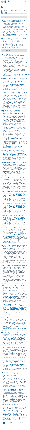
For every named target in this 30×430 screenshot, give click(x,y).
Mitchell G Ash (16, 322)
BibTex (17, 10)
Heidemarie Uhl (21, 389)
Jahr (6, 12)
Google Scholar (7, 35)
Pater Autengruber (20, 218)
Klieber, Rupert (5, 286)
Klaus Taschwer (16, 127)
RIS (26, 10)
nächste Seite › (13, 422)
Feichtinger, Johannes (7, 389)
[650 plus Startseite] (15, 2)
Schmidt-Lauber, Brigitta (18, 65)
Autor (2, 10)
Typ (2, 12)
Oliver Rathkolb (14, 138)
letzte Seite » (22, 422)
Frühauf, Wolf (5, 333)
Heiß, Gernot (4, 78)
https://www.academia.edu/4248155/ (14, 146)
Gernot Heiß (22, 381)
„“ (15, 28)
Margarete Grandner (16, 84)
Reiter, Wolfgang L (6, 110)
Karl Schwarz (16, 286)
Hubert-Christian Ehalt (9, 338)
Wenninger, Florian (6, 215)
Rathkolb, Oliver (5, 20)
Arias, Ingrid (4, 407)
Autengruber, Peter (6, 150)
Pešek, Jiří (4, 228)
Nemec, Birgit (5, 127)
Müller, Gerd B (16, 64)
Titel (2, 11)
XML (22, 10)
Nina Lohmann (14, 228)
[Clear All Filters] (21, 13)
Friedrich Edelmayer (17, 235)
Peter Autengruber (16, 20)
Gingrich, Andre (5, 162)
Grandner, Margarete (9, 236)
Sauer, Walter (12, 156)
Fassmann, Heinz (6, 304)
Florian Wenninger (15, 21)
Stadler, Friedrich (6, 178)
